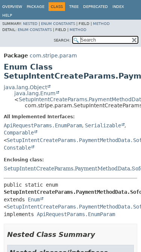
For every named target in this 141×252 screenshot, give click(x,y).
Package (35, 7)
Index (118, 7)
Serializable (103, 125)
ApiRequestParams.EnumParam (43, 125)
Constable (17, 148)
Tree (74, 7)
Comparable (19, 133)
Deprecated (95, 7)
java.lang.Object (25, 87)
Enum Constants (58, 24)
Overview (12, 7)
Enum (34, 199)
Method (101, 24)
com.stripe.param (53, 56)
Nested (30, 24)
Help (7, 15)
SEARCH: (62, 40)
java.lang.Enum (35, 93)
